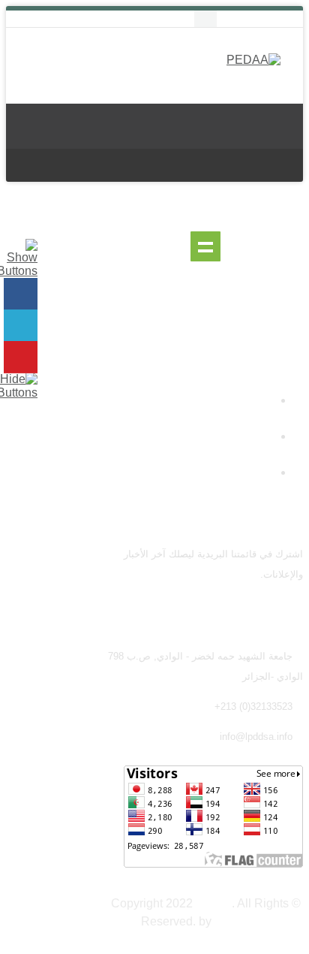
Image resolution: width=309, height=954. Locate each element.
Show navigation (205, 246)
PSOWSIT (242, 921)
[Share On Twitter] (21, 325)
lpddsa (214, 903)
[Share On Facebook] (21, 294)
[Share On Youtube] (21, 357)
